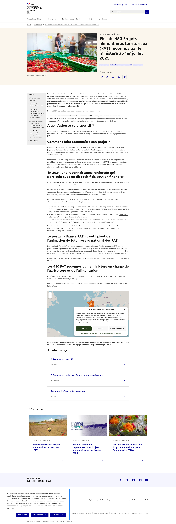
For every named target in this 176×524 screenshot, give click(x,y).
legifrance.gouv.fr (95, 500)
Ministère (90, 19)
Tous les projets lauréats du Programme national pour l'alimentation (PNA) (127, 447)
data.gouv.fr (142, 500)
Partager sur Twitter (107, 77)
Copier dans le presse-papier (124, 77)
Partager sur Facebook (102, 77)
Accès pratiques (140, 4)
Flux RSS (113, 513)
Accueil (29, 24)
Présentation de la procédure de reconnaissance (77, 375)
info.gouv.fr (110, 500)
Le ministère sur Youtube (146, 480)
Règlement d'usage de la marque (68, 391)
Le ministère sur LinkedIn (127, 480)
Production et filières (34, 19)
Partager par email (119, 77)
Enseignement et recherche (71, 19)
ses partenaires (21, 493)
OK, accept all (58, 514)
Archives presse (136, 513)
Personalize (22, 514)
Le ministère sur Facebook (133, 480)
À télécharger (34, 141)
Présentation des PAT (62, 359)
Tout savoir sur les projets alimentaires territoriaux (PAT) (46, 447)
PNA (111, 65)
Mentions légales (124, 513)
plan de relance (138, 65)
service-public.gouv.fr (126, 500)
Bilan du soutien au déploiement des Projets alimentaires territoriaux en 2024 (87, 449)
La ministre (103, 19)
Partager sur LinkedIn (113, 77)
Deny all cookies (39, 514)
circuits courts (104, 65)
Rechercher (147, 12)
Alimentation (51, 19)
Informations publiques (101, 513)
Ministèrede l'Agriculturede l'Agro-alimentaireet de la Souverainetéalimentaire (34, 7)
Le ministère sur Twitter (120, 480)
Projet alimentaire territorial (123, 65)
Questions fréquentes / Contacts (81, 513)
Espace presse (121, 4)
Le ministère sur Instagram (140, 480)
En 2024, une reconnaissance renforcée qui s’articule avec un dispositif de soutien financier (37, 113)
